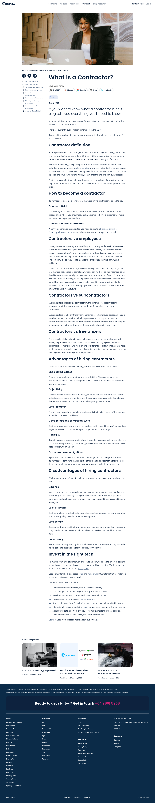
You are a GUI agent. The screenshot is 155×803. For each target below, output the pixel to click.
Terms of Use (82, 743)
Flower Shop (10, 746)
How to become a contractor (34, 87)
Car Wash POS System (14, 722)
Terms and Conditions (85, 753)
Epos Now (8, 3)
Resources (74, 4)
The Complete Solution (86, 729)
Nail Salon (9, 766)
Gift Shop (9, 772)
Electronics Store (12, 739)
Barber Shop (10, 726)
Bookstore (9, 762)
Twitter (29, 76)
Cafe (43, 726)
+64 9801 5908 (107, 703)
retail (81, 574)
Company (117, 747)
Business (53, 97)
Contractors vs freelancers (34, 98)
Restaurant (46, 749)
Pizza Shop (46, 746)
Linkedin (87, 797)
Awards (116, 743)
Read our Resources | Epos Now (34, 70)
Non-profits (10, 759)
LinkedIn (35, 76)
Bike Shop (9, 732)
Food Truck (46, 732)
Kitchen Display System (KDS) (88, 732)
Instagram (77, 797)
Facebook (24, 76)
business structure (108, 229)
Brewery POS (46, 729)
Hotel (44, 739)
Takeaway (45, 759)
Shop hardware (100, 4)
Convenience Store (12, 736)
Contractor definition (32, 84)
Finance (63, 4)
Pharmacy (9, 742)
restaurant (93, 574)
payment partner (87, 599)
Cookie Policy (82, 760)
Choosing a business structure (63, 232)
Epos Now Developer (85, 757)
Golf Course (10, 752)
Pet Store (9, 769)
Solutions (52, 4)
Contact (86, 4)
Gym (43, 736)
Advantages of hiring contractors (32, 102)
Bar (43, 722)
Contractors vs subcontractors (30, 94)
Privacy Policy (82, 747)
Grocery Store (11, 779)
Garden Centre (11, 756)
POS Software (119, 729)
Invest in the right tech (33, 111)
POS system (83, 568)
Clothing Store (11, 776)
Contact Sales (138, 4)
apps (86, 607)
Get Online (82, 763)
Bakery (44, 742)
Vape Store (10, 782)
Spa (43, 752)
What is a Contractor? (32, 81)
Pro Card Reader (83, 726)
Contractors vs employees (34, 90)
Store (80, 722)
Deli (7, 749)
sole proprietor (82, 168)
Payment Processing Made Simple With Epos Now (131, 722)
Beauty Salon (11, 729)
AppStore (117, 726)
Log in (148, 4)
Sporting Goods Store (13, 786)
